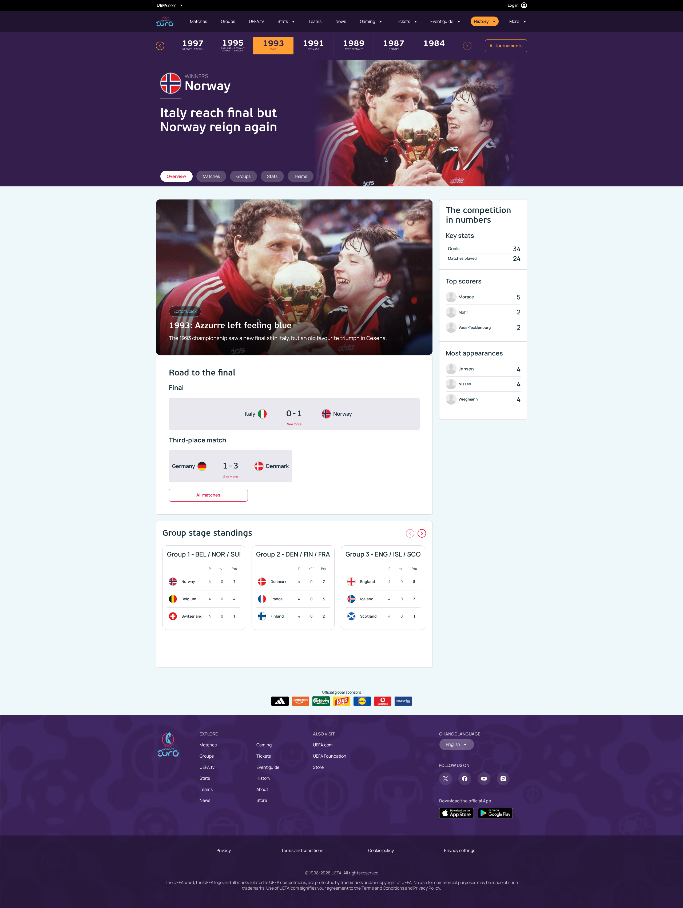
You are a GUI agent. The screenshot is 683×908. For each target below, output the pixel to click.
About (262, 789)
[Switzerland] (174, 616)
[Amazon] (300, 701)
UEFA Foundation (329, 756)
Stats (205, 778)
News (205, 800)
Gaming (264, 745)
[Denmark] (263, 581)
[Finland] (263, 616)
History (263, 778)
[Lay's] (341, 701)
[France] (263, 599)
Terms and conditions (302, 850)
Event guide (267, 767)
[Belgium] (174, 599)
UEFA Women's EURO (165, 21)
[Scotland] (352, 616)
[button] (286, 21)
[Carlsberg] (321, 701)
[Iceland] (352, 599)
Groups (207, 756)
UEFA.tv (207, 767)
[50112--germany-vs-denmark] (230, 466)
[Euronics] (403, 701)
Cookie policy (381, 850)
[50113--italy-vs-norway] (294, 414)
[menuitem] (198, 21)
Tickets (263, 756)
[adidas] (280, 701)
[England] (352, 581)
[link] (198, 21)
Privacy (223, 850)
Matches (208, 745)
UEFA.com (323, 745)
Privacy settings (459, 850)
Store (261, 800)
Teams (206, 789)
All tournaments (506, 46)
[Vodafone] (382, 701)
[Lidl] (362, 701)
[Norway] (174, 581)
